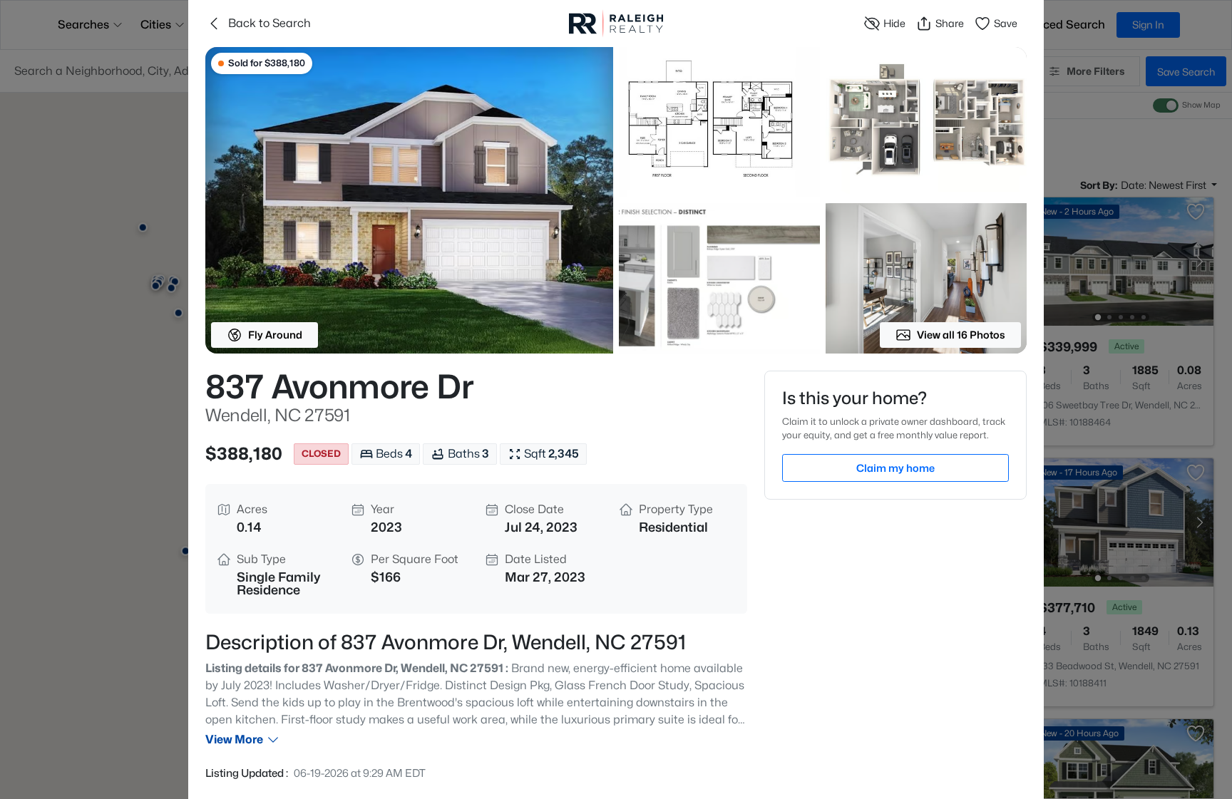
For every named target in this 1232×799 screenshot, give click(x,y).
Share (949, 23)
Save (1005, 23)
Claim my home (895, 468)
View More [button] (234, 739)
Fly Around (275, 335)
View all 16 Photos (961, 335)
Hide (894, 23)
